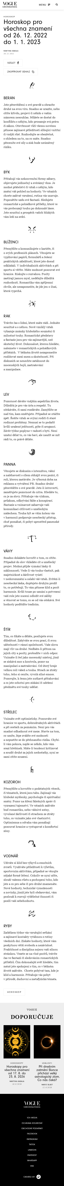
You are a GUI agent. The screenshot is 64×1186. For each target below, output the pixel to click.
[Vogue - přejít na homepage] (10, 5)
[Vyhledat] (57, 4)
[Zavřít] (60, 1182)
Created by (29, 1177)
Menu (42, 4)
